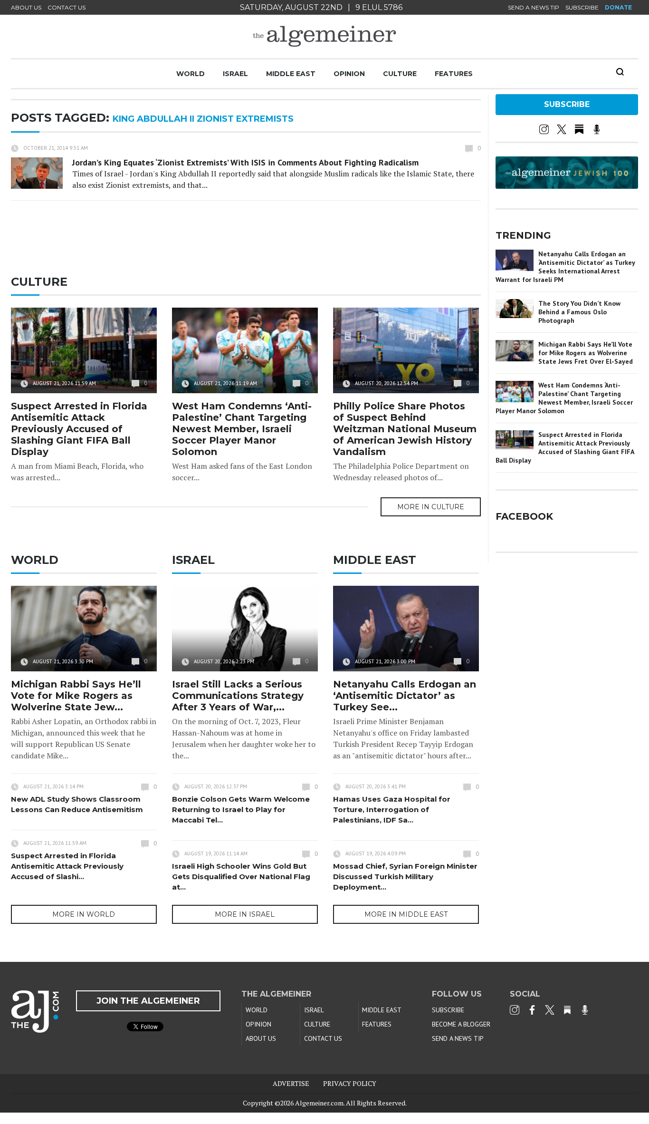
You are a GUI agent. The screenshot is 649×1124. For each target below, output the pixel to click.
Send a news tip (533, 7)
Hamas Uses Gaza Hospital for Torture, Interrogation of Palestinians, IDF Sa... (391, 809)
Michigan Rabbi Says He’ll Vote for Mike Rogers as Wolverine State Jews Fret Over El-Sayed (585, 353)
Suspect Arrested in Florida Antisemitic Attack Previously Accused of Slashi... (67, 866)
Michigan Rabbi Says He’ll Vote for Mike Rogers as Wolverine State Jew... (76, 695)
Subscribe (582, 7)
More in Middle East (406, 914)
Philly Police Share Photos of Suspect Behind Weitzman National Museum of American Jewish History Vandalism (405, 428)
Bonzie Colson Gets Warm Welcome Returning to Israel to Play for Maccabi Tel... (241, 809)
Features (454, 73)
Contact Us (67, 7)
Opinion (349, 73)
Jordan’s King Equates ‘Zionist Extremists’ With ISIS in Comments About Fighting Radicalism (245, 162)
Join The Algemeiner (148, 1001)
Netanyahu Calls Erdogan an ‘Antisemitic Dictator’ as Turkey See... (404, 695)
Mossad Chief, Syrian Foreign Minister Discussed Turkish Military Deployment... (405, 876)
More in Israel (245, 914)
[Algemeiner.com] (324, 36)
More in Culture (430, 507)
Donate (618, 7)
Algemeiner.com (319, 1102)
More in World (83, 914)
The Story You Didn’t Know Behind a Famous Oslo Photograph (579, 312)
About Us (26, 7)
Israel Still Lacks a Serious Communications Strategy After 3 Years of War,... (238, 695)
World (190, 73)
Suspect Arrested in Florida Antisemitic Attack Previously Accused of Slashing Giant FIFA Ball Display (79, 428)
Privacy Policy (349, 1083)
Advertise (291, 1083)
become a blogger (461, 1024)
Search (620, 72)
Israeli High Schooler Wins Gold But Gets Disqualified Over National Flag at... (241, 876)
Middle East (290, 73)
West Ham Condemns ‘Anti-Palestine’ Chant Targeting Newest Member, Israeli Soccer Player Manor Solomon (242, 428)
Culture (400, 73)
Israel (235, 73)
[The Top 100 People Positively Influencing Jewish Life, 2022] (567, 185)
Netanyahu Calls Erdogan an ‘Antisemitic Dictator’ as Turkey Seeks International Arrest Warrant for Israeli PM (565, 267)
